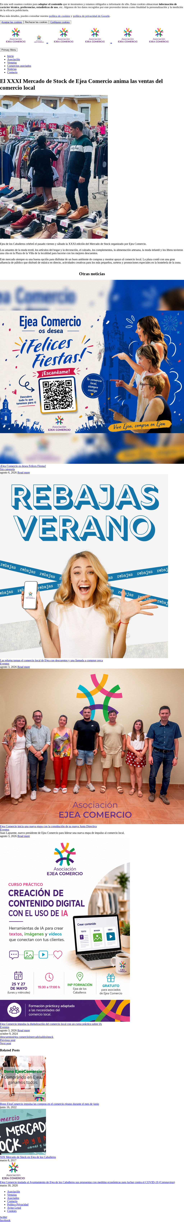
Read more (23, 472)
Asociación (13, 59)
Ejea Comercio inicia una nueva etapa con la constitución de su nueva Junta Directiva (48, 826)
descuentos (7, 1036)
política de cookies (59, 16)
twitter (3, 1217)
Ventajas (12, 62)
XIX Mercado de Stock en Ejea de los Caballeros (28, 1157)
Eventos (4, 663)
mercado (34, 1036)
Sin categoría (7, 469)
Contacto (12, 72)
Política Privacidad (17, 1204)
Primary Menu (8, 49)
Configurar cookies (60, 22)
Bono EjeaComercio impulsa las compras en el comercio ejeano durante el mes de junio (49, 1103)
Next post (5, 1043)
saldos (43, 1036)
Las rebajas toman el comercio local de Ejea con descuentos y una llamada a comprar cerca (51, 660)
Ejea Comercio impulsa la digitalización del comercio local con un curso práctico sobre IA (51, 1023)
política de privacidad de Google (91, 16)
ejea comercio (21, 1036)
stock (50, 1036)
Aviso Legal (14, 1207)
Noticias (12, 69)
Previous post (7, 1040)
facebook (5, 1220)
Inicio (10, 56)
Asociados (13, 1198)
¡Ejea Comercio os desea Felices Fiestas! (23, 466)
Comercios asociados (19, 65)
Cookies (12, 1210)
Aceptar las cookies (11, 22)
